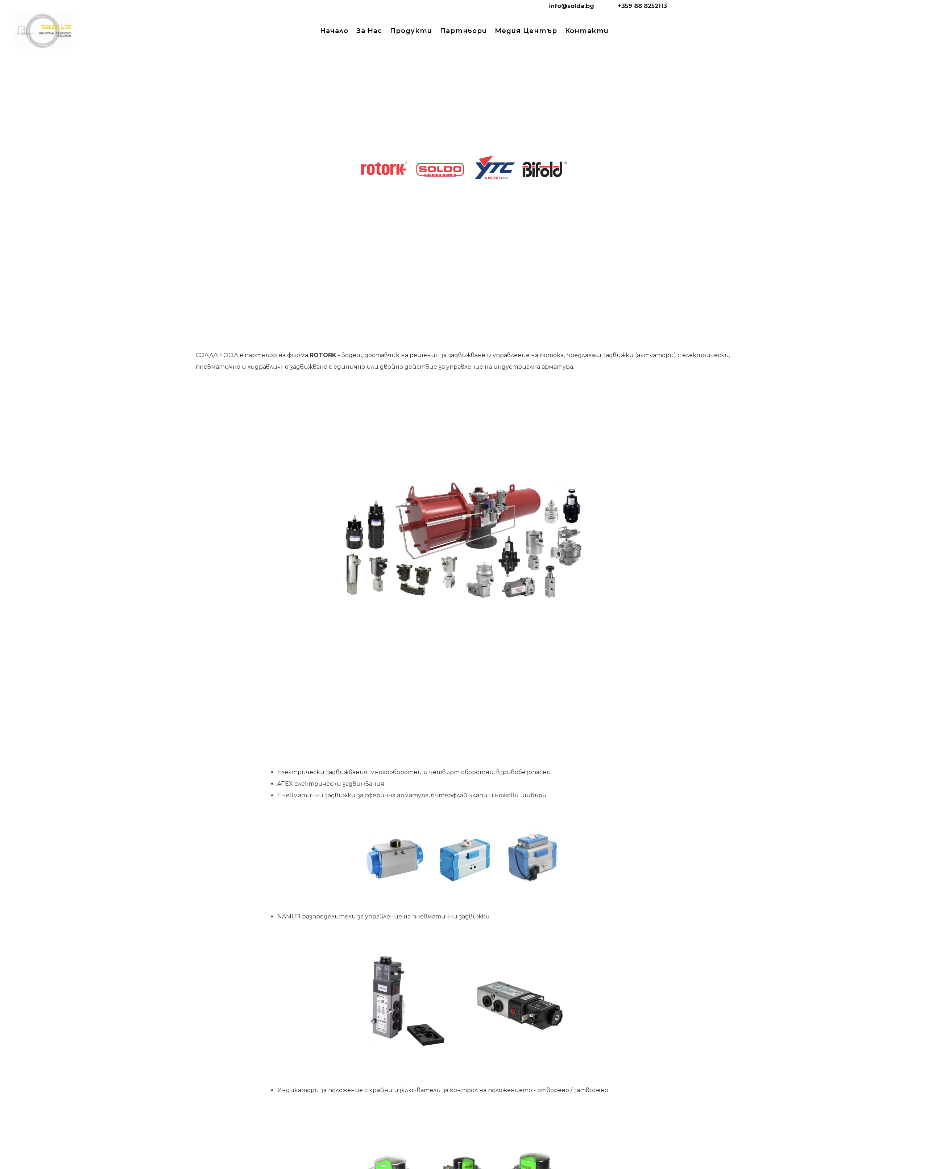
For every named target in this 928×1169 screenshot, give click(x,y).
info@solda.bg (571, 6)
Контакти (587, 31)
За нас (369, 31)
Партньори (463, 31)
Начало (334, 31)
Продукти (411, 31)
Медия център (526, 31)
